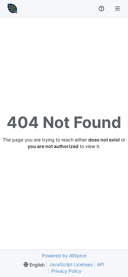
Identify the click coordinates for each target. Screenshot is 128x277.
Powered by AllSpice (64, 255)
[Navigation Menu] (118, 8)
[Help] (102, 8)
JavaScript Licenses (71, 264)
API (100, 264)
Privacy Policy (66, 271)
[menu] (34, 264)
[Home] (12, 8)
